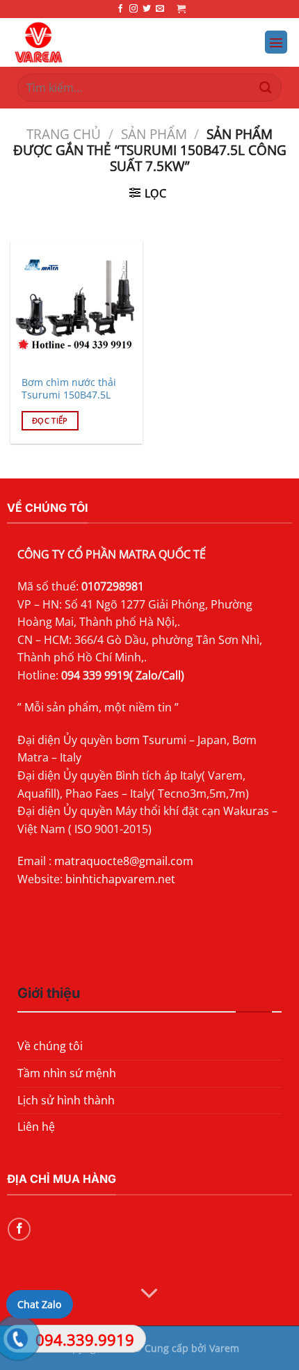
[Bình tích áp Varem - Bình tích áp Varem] (98, 42)
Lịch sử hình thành (66, 1100)
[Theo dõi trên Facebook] (120, 9)
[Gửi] (265, 87)
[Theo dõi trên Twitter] (147, 9)
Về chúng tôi (50, 1046)
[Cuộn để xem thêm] (149, 1294)
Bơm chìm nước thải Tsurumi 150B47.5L (69, 388)
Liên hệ (36, 1126)
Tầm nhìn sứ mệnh (66, 1073)
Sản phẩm (154, 133)
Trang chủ (63, 133)
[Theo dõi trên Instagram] (133, 9)
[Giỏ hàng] (181, 8)
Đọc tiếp (50, 420)
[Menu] (276, 42)
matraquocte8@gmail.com (123, 861)
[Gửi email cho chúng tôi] (160, 9)
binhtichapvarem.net (120, 879)
